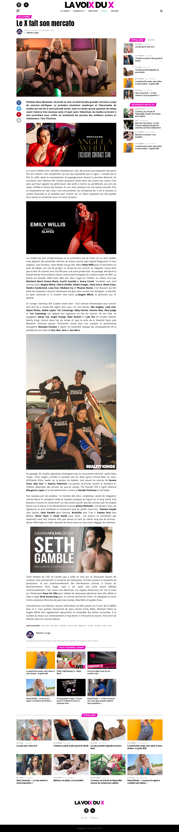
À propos (94, 818)
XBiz (105, 625)
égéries (64, 625)
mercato (83, 625)
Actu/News (65, 11)
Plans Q (105, 11)
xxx (110, 625)
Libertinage (93, 11)
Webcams (114, 11)
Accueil (84, 818)
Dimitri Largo (33, 32)
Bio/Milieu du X (78, 11)
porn (91, 625)
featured (73, 625)
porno (98, 625)
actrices (55, 625)
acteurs (45, 625)
